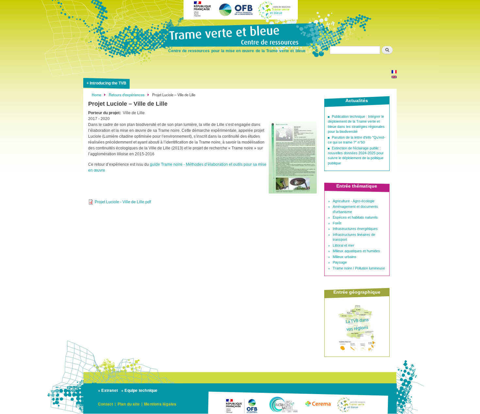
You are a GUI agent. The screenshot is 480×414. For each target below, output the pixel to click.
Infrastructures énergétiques (355, 229)
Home (96, 94)
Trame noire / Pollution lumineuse (359, 268)
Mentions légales (160, 404)
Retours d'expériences (127, 94)
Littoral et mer (343, 245)
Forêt (337, 223)
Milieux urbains (344, 257)
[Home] (240, 36)
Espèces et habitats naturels (355, 217)
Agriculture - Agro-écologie (354, 201)
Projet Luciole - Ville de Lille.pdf (123, 202)
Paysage (340, 262)
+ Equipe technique (139, 390)
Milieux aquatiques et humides (356, 251)
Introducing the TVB (108, 83)
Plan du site (129, 404)
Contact (105, 404)
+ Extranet (108, 390)
